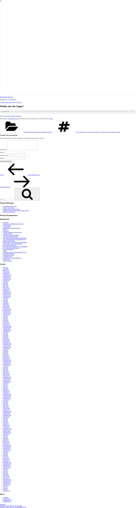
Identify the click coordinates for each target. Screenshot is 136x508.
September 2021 (7, 313)
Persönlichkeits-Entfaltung (6, 97)
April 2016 (6, 405)
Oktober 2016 (6, 397)
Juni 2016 (5, 402)
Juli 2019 (5, 350)
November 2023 (7, 276)
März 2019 (6, 355)
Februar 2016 (6, 408)
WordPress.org (6, 501)
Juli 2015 (5, 418)
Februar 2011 (6, 490)
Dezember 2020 (7, 326)
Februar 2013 (6, 459)
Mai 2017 (5, 387)
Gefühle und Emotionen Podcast (11, 235)
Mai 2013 (5, 455)
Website (2, 158)
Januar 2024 (6, 273)
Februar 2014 (6, 442)
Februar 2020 (6, 340)
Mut (108, 132)
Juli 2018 (5, 367)
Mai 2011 (5, 489)
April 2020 (6, 337)
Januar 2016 (6, 409)
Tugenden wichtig (7, 256)
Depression (6, 231)
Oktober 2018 (6, 363)
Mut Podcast (112, 132)
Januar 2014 (6, 444)
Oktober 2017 (6, 380)
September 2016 (7, 398)
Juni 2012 (5, 471)
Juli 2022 (5, 299)
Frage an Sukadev (95, 132)
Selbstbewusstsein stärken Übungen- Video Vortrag (16, 210)
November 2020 (7, 327)
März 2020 (6, 338)
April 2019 (6, 354)
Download (18, 116)
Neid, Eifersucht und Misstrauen (11, 248)
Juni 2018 (5, 368)
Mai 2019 (5, 353)
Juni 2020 (5, 334)
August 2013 (6, 451)
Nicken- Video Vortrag (8, 207)
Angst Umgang (7, 225)
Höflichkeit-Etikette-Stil (9, 241)
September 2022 (7, 296)
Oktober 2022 (6, 294)
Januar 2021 (6, 324)
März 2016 (6, 407)
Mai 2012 (5, 472)
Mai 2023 (5, 284)
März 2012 (6, 475)
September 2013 (7, 449)
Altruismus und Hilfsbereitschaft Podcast (13, 224)
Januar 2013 (6, 461)
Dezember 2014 (7, 428)
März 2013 (6, 458)
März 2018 (6, 372)
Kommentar (3, 149)
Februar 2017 (6, 391)
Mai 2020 (5, 335)
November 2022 (7, 293)
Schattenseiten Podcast (8, 253)
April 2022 (6, 303)
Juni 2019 (5, 351)
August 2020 (6, 331)
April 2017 (6, 388)
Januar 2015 (6, 426)
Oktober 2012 (6, 465)
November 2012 (7, 463)
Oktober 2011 (6, 482)
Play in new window (9, 116)
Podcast (50, 132)
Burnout (5, 229)
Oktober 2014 (6, 431)
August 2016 (6, 399)
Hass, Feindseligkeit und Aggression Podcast (14, 239)
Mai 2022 (5, 301)
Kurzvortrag (103, 132)
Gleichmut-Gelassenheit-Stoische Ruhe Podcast (15, 238)
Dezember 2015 (7, 411)
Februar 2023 (6, 289)
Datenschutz (3, 505)
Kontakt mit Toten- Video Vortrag (11, 209)
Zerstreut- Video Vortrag (9, 212)
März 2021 (6, 321)
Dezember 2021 (7, 308)
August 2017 (6, 382)
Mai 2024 (5, 267)
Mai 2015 (5, 421)
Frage (88, 132)
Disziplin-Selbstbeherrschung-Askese (12, 232)
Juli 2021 (5, 316)
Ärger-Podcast (6, 226)
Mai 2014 (5, 438)
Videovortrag (6, 259)
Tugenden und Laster (8, 255)
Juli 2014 (5, 435)
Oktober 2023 (6, 277)
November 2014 (7, 429)
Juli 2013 (5, 452)
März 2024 (6, 270)
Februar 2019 (6, 357)
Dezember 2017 (7, 377)
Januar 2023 (6, 290)
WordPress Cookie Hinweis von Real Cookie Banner (13, 507)
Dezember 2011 (7, 479)
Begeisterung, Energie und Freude (11, 228)
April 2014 (6, 439)
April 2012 (6, 473)
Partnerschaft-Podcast (8, 249)
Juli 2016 (5, 401)
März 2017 (6, 390)
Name (2, 152)
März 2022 (6, 304)
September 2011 (7, 483)
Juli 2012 (5, 469)
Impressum (2, 504)
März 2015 (6, 424)
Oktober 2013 (6, 448)
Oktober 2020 (6, 328)
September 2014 (7, 432)
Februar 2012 (6, 476)
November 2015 (7, 412)
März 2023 (6, 287)
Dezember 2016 (7, 394)
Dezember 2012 (7, 462)
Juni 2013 (5, 454)
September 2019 (7, 347)
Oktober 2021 (6, 311)
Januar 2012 (6, 478)
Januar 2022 (6, 307)
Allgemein (5, 222)
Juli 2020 (5, 333)
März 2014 (6, 441)
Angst (51, 118)
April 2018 (6, 371)
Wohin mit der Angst (13, 118)
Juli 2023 (5, 281)
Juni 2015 (5, 419)
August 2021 (6, 314)
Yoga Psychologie (7, 261)
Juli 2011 (5, 486)
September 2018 (7, 364)
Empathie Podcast (7, 233)
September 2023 (7, 279)
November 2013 (7, 446)
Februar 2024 (6, 271)
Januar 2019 (6, 358)
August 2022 (6, 297)
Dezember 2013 (7, 445)
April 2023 (6, 286)
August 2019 (6, 348)
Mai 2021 (5, 318)
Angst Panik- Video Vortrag (10, 206)
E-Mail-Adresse (4, 155)
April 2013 (6, 456)
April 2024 (6, 269)
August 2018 (6, 365)
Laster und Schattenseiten (9, 245)
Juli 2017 (5, 384)
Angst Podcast (82, 132)
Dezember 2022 (7, 291)
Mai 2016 (5, 404)
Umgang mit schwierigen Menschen (12, 258)
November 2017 (7, 378)
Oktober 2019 (6, 345)
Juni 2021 (5, 317)
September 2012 (7, 466)
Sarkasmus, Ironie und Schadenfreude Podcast (14, 252)
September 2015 (7, 415)
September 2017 (7, 381)
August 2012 (6, 468)
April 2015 (6, 422)
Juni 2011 (5, 488)
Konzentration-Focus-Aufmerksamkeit (12, 243)
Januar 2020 (6, 341)
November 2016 (7, 395)
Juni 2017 (5, 385)
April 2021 (6, 320)
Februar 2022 (6, 306)
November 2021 (7, 310)
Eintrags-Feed (6, 499)
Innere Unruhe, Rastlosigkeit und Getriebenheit (15, 242)
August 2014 (6, 434)
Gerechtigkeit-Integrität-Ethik (10, 236)
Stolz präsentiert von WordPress (14, 505)
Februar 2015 (6, 425)
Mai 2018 (5, 370)
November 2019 (7, 344)
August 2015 (6, 417)
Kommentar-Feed (7, 500)
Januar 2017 (6, 392)
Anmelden (5, 497)
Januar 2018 (6, 375)
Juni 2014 (5, 436)
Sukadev (19, 102)
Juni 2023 (5, 283)
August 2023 (6, 280)
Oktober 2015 (6, 414)
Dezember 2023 (7, 274)
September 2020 (7, 330)
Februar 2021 (6, 323)
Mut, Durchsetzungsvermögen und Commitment (36, 132)
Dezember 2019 (7, 343)
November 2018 (7, 361)
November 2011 (7, 481)
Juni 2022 (5, 300)
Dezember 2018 (7, 360)
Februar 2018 (6, 374)
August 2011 (6, 485)
